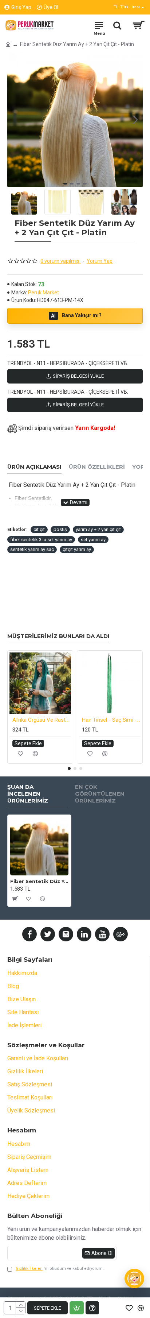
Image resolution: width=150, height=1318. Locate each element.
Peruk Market (43, 292)
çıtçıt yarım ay (77, 549)
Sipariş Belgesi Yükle (78, 376)
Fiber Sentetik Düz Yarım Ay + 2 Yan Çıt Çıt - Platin (39, 881)
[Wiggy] (134, 1278)
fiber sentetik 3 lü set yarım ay (41, 539)
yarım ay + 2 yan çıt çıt (98, 529)
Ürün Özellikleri (97, 467)
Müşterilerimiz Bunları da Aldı (58, 636)
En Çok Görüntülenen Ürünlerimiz (100, 794)
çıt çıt (39, 529)
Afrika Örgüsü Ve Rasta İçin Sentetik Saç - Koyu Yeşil (41, 720)
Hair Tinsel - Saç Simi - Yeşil (111, 720)
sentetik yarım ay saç (32, 549)
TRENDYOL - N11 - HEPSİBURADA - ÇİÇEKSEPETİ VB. (67, 363)
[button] (14, 119)
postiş (60, 529)
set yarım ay (93, 539)
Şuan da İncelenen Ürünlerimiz (27, 794)
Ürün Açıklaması (34, 467)
